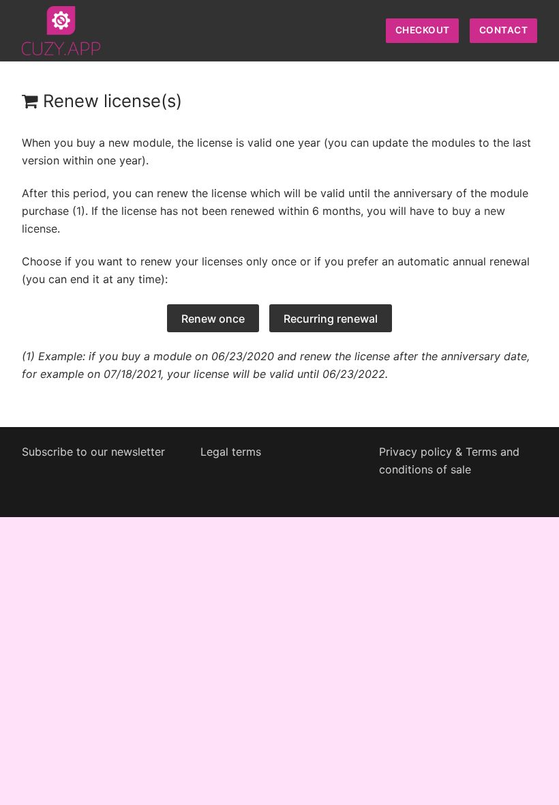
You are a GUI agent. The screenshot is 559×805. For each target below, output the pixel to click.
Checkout (422, 30)
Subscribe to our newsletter (93, 451)
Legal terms (230, 451)
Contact (503, 30)
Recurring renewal (331, 318)
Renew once (213, 318)
